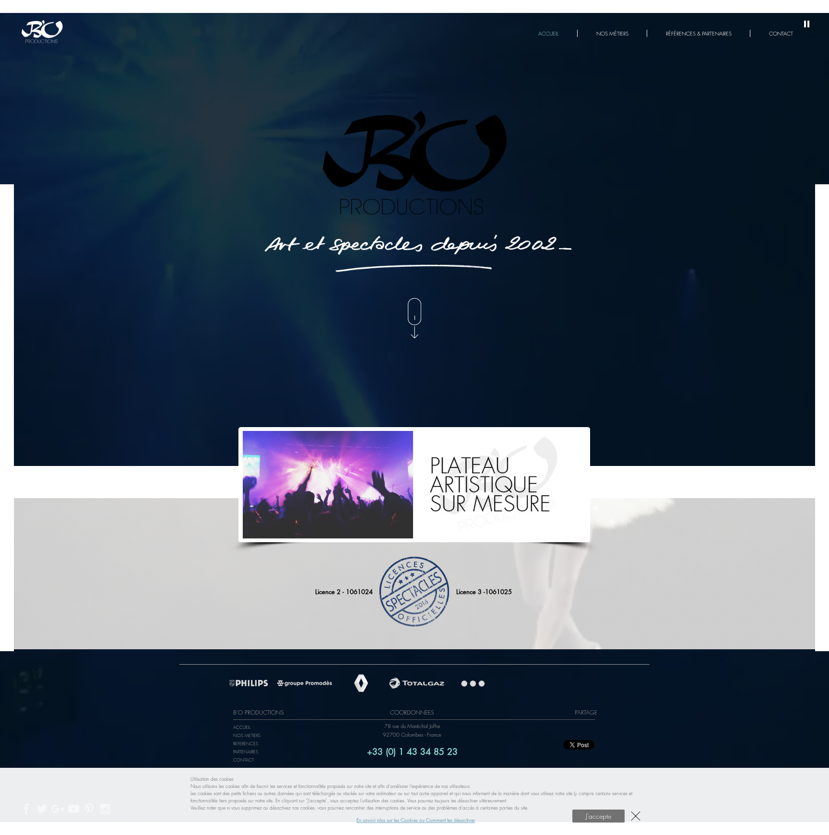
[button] (635, 816)
